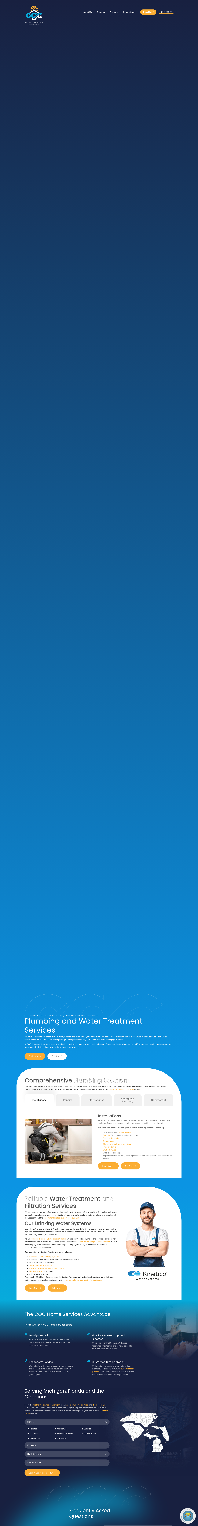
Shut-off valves (109, 1150)
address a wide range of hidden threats (93, 1242)
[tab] (39, 1100)
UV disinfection (35, 1271)
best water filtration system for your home (62, 1218)
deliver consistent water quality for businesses (82, 1280)
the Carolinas (99, 1405)
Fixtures (106, 1135)
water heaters (125, 1132)
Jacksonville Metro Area (77, 1405)
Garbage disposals (111, 1138)
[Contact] (188, 1516)
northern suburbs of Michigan (46, 1405)
